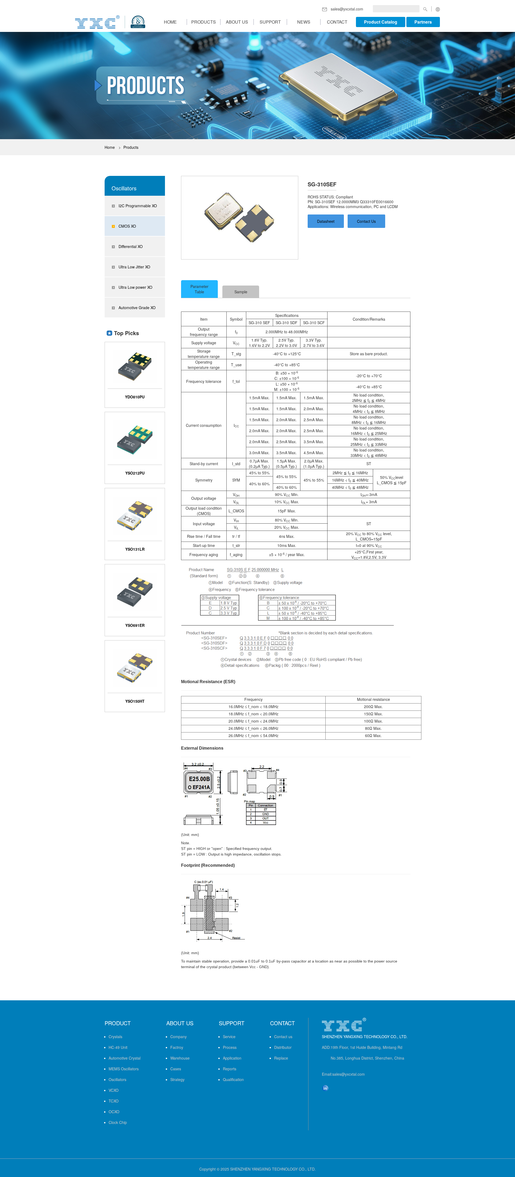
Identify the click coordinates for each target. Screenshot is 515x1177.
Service (229, 1036)
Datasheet (325, 221)
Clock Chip (118, 1122)
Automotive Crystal (125, 1058)
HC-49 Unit (118, 1047)
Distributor (283, 1047)
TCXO (114, 1101)
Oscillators (117, 1079)
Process (230, 1047)
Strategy (177, 1079)
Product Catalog (380, 22)
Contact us (283, 1036)
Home (170, 22)
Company (178, 1036)
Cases (175, 1068)
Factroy (176, 1047)
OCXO (114, 1111)
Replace (281, 1058)
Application (232, 1058)
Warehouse (180, 1058)
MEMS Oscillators (124, 1068)
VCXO (114, 1090)
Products (203, 22)
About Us (237, 22)
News (303, 22)
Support (270, 22)
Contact (337, 22)
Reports (229, 1068)
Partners (423, 22)
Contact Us (366, 221)
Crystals (115, 1036)
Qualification (233, 1079)
